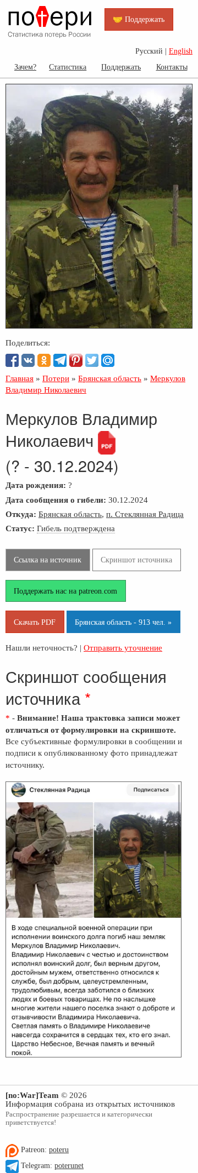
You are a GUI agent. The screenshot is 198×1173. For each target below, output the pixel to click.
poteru (59, 1150)
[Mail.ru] (107, 360)
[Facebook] (12, 360)
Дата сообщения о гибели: (56, 499)
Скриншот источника (136, 559)
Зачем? (25, 66)
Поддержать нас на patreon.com (65, 590)
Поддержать (121, 66)
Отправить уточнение (123, 647)
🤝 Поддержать (138, 19)
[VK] (28, 360)
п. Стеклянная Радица (145, 514)
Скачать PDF (35, 622)
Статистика (67, 66)
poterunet (69, 1166)
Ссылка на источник (47, 559)
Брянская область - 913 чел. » (123, 622)
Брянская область (70, 514)
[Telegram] (60, 360)
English (181, 51)
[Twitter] (91, 360)
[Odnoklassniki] (44, 360)
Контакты (172, 66)
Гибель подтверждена (76, 528)
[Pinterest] (75, 360)
